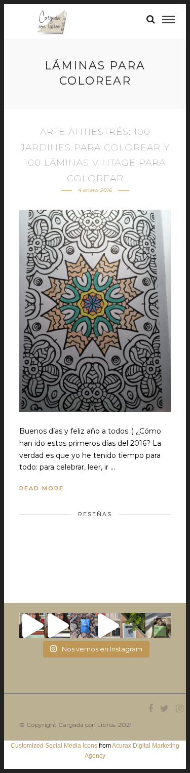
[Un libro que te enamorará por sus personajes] (107, 625)
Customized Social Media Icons (54, 745)
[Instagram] (179, 709)
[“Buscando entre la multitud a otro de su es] (82, 625)
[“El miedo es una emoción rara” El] (158, 625)
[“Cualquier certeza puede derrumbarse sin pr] (132, 625)
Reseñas (95, 514)
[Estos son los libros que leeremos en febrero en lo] (32, 625)
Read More (41, 488)
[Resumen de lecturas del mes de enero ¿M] (57, 625)
